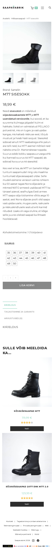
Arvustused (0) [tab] (13, 318)
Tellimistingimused (11, 526)
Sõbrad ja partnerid (23, 534)
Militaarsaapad (18, 18)
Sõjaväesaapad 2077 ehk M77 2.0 (27, 486)
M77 (26, 168)
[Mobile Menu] (43, 7)
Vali (27, 429)
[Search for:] (49, 7)
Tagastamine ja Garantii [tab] (19, 311)
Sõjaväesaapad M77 (27, 411)
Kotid (37, 534)
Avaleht (6, 18)
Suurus (9, 243)
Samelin (15, 90)
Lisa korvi (27, 285)
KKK (47, 526)
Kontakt (9, 521)
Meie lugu (35, 530)
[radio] (8, 253)
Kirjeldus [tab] (10, 305)
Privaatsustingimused (32, 526)
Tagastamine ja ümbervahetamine (31, 521)
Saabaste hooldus (20, 530)
